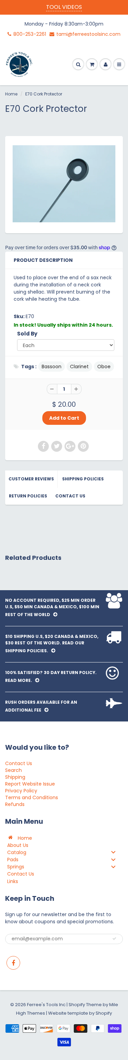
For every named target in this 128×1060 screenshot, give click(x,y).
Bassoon (51, 366)
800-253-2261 (29, 34)
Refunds (15, 804)
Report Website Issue (30, 783)
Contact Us (70, 496)
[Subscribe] (114, 938)
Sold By (27, 333)
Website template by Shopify (80, 1013)
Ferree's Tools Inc (46, 1004)
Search (13, 770)
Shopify (77, 1004)
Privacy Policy (21, 790)
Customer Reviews (31, 479)
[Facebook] (13, 963)
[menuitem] (64, 837)
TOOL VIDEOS (64, 7)
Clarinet (79, 366)
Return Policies (28, 496)
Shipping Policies (83, 479)
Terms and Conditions (31, 797)
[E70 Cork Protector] (64, 184)
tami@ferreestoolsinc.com (88, 34)
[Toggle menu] (113, 852)
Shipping (15, 777)
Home (11, 94)
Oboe (104, 366)
